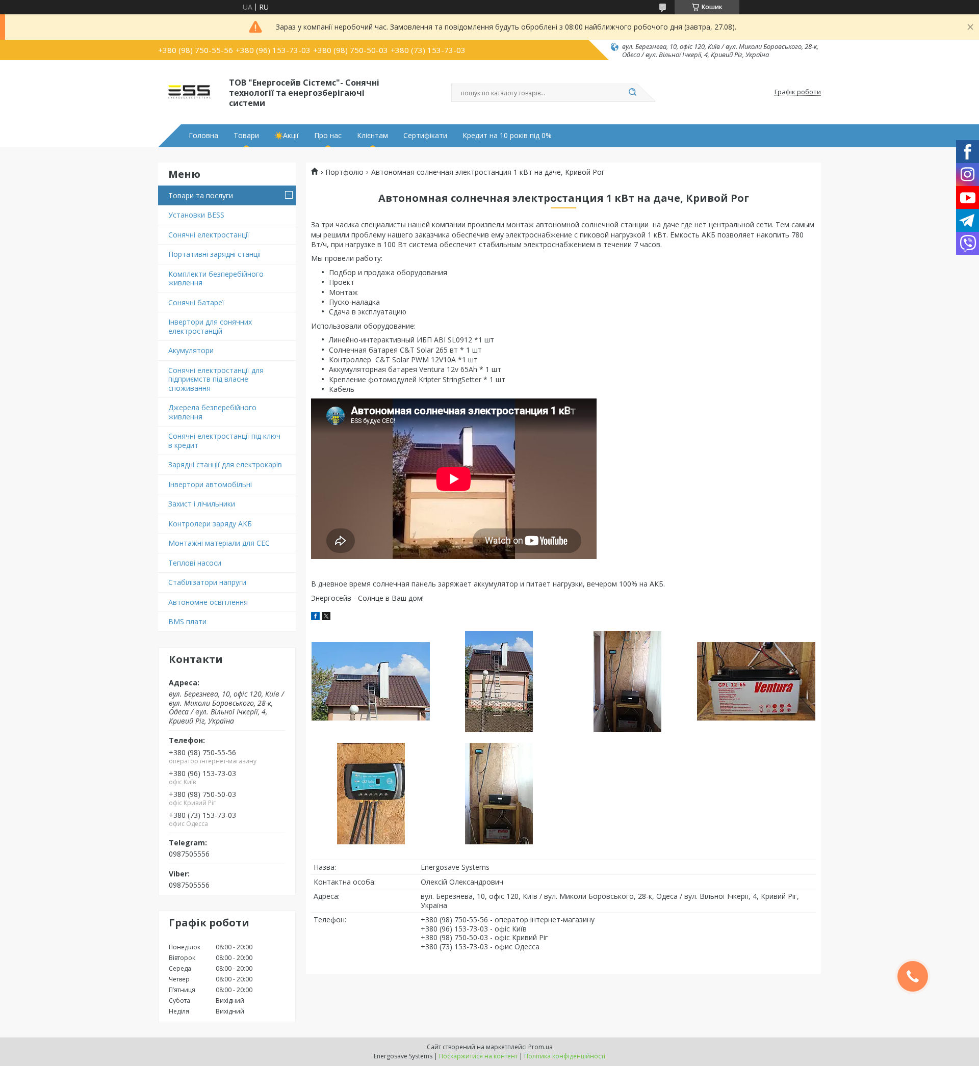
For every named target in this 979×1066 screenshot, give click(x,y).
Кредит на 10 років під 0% (507, 135)
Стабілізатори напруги (207, 582)
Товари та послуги (200, 195)
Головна (203, 135)
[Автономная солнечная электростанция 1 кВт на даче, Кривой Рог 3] (627, 681)
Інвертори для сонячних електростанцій (210, 326)
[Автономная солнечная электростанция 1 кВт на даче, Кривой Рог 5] (370, 793)
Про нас (328, 135)
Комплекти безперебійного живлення (216, 278)
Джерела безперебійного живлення (212, 412)
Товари (246, 135)
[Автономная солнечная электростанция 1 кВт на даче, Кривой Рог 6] (499, 793)
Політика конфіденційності (564, 1056)
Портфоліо (344, 172)
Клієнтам (372, 135)
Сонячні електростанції (208, 234)
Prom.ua (540, 1047)
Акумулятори (191, 350)
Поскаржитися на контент (478, 1056)
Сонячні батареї (196, 302)
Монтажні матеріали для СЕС (219, 543)
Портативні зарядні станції (214, 254)
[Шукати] (632, 93)
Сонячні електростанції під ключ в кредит (224, 440)
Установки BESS (196, 215)
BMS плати (187, 621)
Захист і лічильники (201, 504)
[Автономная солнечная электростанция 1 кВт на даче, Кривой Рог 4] (756, 681)
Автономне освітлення (208, 602)
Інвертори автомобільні (210, 484)
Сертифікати (425, 135)
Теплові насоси (194, 563)
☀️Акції (286, 135)
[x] (326, 617)
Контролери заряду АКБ (210, 523)
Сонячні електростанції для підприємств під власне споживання (216, 379)
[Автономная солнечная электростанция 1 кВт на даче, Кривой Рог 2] (499, 681)
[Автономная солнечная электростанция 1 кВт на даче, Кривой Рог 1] (370, 681)
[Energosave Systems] (189, 92)
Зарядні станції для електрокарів (225, 464)
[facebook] (315, 617)
